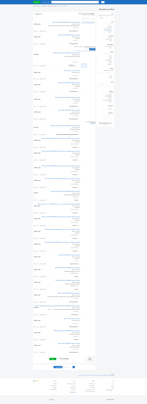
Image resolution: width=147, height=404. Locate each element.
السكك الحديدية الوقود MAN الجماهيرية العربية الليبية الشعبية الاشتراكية (102, 375)
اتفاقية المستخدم (77, 50)
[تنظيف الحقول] (97, 16)
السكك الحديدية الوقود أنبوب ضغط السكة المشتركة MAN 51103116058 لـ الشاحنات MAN (62, 178)
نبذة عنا (113, 383)
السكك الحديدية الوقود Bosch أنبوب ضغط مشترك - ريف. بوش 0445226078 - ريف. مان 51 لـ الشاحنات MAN (59, 204)
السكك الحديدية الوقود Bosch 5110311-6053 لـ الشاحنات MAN (67, 97)
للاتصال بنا (112, 387)
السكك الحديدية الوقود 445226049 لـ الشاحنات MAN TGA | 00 (68, 280)
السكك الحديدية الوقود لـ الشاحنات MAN (72, 70)
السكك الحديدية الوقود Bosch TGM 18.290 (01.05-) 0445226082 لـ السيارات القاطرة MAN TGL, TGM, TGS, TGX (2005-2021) (55, 305)
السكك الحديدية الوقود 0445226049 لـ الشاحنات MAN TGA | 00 (67, 267)
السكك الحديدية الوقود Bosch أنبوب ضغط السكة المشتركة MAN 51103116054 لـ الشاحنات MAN (61, 216)
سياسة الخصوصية (84, 50)
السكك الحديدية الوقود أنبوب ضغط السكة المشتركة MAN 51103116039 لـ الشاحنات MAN (62, 229)
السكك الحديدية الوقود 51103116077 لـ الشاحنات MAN (69, 110)
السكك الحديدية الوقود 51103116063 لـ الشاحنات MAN (69, 343)
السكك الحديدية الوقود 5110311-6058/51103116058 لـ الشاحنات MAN (66, 22)
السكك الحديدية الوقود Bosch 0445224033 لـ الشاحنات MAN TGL (67, 330)
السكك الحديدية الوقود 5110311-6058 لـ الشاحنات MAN (69, 293)
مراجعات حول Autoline (91, 389)
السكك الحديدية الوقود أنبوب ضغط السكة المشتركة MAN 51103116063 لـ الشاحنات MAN (62, 242)
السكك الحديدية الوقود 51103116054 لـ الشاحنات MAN (69, 34)
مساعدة (112, 385)
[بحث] (97, 2)
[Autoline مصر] (110, 2)
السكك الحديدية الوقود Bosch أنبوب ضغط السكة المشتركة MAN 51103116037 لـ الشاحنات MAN (61, 138)
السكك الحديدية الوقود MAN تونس (84, 375)
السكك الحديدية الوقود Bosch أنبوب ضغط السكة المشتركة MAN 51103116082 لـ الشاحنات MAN (61, 151)
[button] (37, 31)
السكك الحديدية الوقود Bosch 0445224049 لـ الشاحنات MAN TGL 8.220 (65, 191)
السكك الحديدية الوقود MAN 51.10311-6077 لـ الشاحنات (69, 254)
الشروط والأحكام (92, 383)
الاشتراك (92, 49)
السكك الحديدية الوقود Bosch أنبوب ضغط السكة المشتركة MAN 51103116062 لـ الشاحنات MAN (61, 165)
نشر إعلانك (53, 358)
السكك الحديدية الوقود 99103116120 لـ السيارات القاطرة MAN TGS (66, 52)
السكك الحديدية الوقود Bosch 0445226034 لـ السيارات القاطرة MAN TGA (65, 125)
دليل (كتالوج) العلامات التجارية (90, 391)
